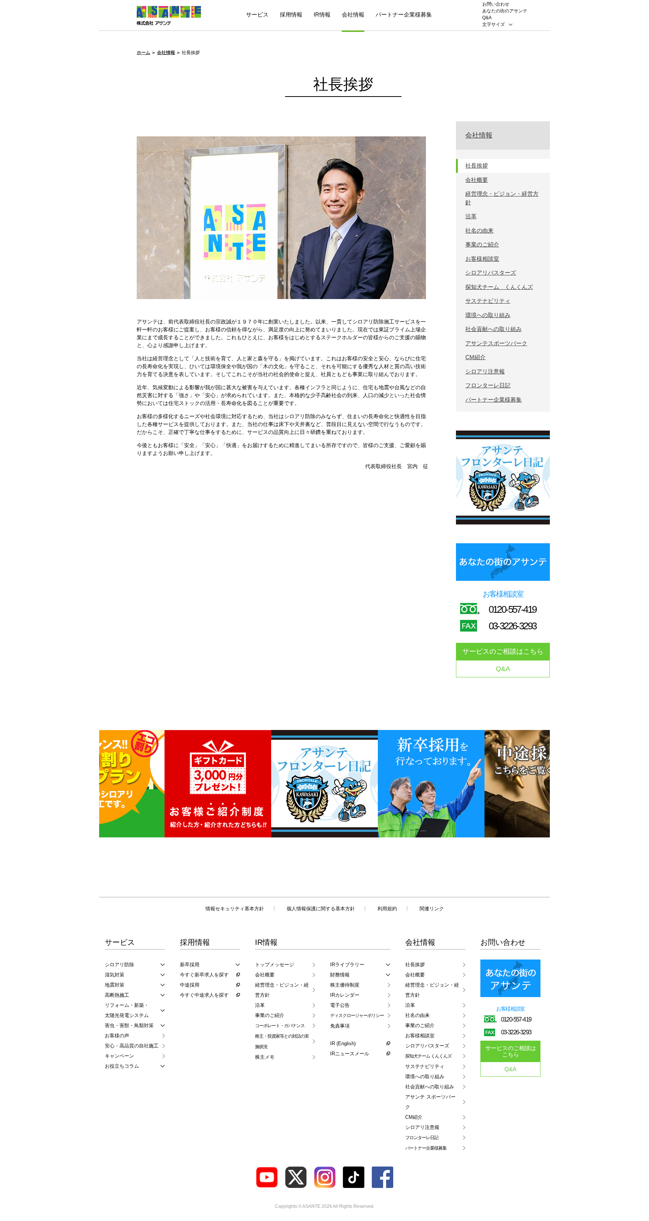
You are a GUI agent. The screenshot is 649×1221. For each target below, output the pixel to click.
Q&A (487, 17)
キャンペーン (119, 1056)
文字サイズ (493, 24)
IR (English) (343, 1043)
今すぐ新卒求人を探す (204, 975)
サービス (257, 14)
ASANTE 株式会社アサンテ (169, 15)
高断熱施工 (117, 995)
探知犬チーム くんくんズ (499, 287)
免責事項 (340, 1026)
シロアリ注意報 (485, 371)
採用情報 (291, 14)
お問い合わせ (495, 4)
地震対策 (114, 985)
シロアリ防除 (119, 964)
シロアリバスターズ (490, 272)
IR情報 (322, 14)
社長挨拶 (476, 165)
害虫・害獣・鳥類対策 (129, 1025)
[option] (218, 783)
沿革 (471, 216)
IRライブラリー (347, 964)
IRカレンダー (344, 995)
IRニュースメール (349, 1053)
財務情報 (340, 975)
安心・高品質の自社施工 (131, 1046)
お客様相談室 (482, 258)
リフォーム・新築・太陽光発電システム (127, 1010)
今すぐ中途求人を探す (204, 995)
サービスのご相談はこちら (502, 651)
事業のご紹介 (482, 244)
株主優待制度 (344, 985)
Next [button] (534, 783)
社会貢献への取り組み (493, 329)
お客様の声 (117, 1035)
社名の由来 (479, 230)
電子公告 (340, 1005)
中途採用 (189, 985)
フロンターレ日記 (487, 385)
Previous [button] (115, 783)
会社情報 (353, 14)
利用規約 (387, 908)
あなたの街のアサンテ (504, 11)
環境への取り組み (487, 315)
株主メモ (265, 1057)
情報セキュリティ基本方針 (234, 908)
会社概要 (476, 180)
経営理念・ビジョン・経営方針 (502, 198)
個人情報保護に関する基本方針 (321, 908)
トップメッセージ (274, 964)
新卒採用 (189, 964)
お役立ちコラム (122, 1066)
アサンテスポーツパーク (496, 343)
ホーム (143, 52)
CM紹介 (475, 357)
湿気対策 (114, 975)
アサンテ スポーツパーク (430, 1102)
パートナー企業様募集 (404, 14)
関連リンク (432, 908)
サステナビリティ (487, 301)
